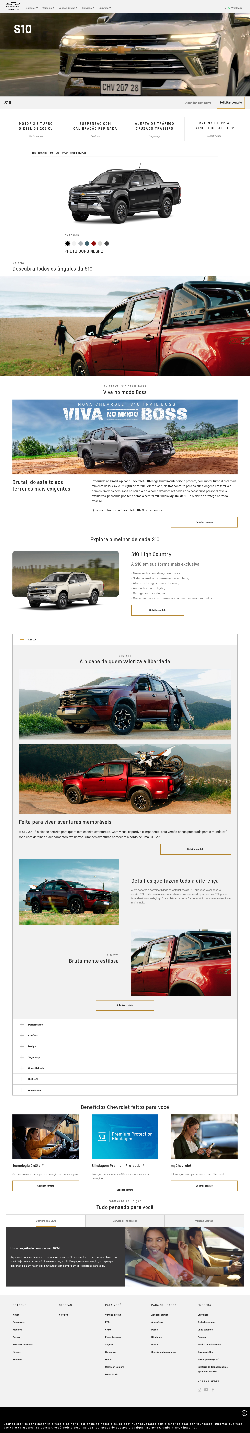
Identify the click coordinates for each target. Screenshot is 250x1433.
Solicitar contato (157, 610)
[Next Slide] (245, 326)
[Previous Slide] (5, 326)
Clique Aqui (189, 1427)
